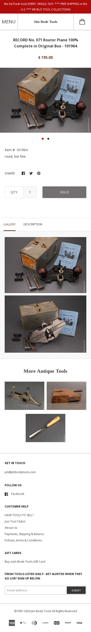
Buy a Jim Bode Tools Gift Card (25, 562)
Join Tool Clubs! (15, 521)
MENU (9, 21)
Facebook (17, 494)
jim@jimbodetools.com (20, 472)
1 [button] (43, 139)
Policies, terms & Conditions (23, 540)
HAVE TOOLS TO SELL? (19, 515)
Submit (76, 590)
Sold (64, 192)
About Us (11, 528)
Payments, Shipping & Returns (24, 534)
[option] (45, 100)
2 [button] (48, 139)
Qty (14, 192)
